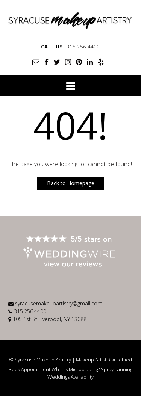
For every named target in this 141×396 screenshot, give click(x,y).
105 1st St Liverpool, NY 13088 (49, 319)
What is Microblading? (76, 369)
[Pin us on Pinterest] (79, 62)
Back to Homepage (70, 183)
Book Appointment (29, 369)
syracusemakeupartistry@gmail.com (58, 303)
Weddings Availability (70, 377)
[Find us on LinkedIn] (90, 62)
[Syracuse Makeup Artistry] (70, 20)
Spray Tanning (116, 369)
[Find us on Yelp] (101, 62)
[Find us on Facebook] (46, 62)
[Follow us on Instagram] (68, 62)
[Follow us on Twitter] (56, 62)
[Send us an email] (35, 62)
